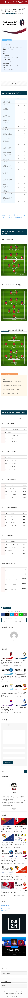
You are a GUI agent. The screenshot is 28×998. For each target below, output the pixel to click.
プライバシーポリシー (20, 991)
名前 (4, 745)
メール (4, 750)
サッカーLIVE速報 (5, 905)
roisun (14, 641)
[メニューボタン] (2, 2)
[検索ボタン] (26, 2)
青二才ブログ (4, 910)
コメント (5, 729)
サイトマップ (12, 991)
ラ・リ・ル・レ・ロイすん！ (14, 2)
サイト (4, 755)
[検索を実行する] (25, 771)
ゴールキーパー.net (5, 908)
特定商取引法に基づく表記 (11, 993)
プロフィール (6, 991)
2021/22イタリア (11, 13)
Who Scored (24, 418)
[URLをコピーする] (25, 614)
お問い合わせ (19, 993)
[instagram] (15, 809)
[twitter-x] (13, 809)
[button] (3, 614)
